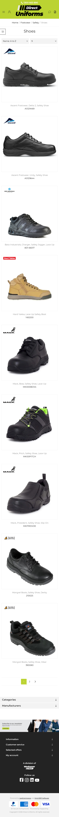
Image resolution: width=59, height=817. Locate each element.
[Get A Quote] (55, 12)
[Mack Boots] (9, 331)
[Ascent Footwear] (9, 51)
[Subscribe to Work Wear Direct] (29, 731)
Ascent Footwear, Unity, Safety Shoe (29, 175)
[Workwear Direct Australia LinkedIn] (32, 780)
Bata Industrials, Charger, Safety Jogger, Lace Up (29, 244)
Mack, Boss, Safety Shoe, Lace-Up (29, 384)
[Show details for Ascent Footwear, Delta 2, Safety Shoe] (29, 74)
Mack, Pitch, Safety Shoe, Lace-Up (29, 453)
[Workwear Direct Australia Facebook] (22, 780)
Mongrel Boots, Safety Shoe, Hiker (29, 662)
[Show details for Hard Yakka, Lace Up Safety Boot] (29, 283)
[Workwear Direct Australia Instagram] (27, 780)
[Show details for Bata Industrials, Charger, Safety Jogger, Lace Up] (29, 213)
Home (15, 22)
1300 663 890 (31, 2)
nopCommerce (25, 798)
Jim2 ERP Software (42, 798)
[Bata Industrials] (9, 190)
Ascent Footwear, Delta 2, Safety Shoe (29, 105)
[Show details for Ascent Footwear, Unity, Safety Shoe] (29, 144)
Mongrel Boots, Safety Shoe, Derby (29, 592)
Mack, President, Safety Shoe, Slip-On (29, 523)
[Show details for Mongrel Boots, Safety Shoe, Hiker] (29, 631)
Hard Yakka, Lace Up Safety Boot (29, 314)
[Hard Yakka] (9, 258)
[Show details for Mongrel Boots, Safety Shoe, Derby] (29, 561)
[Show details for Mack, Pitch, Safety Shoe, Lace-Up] (29, 422)
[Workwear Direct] (29, 768)
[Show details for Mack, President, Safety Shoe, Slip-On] (29, 492)
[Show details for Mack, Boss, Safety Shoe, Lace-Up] (29, 353)
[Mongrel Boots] (9, 538)
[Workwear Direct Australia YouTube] (37, 780)
